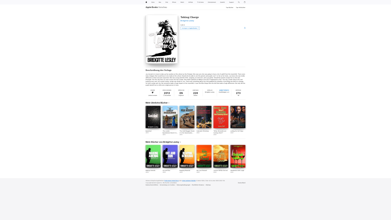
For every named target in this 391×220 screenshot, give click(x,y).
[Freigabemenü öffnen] (244, 28)
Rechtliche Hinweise (198, 185)
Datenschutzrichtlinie (152, 185)
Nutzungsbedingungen (183, 185)
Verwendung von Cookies (167, 185)
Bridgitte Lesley (187, 21)
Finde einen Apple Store (171, 180)
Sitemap (208, 185)
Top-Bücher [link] (229, 7)
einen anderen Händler (189, 180)
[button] (238, 2)
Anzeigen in (189, 28)
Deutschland (241, 183)
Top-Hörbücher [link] (240, 7)
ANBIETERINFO (224, 90)
